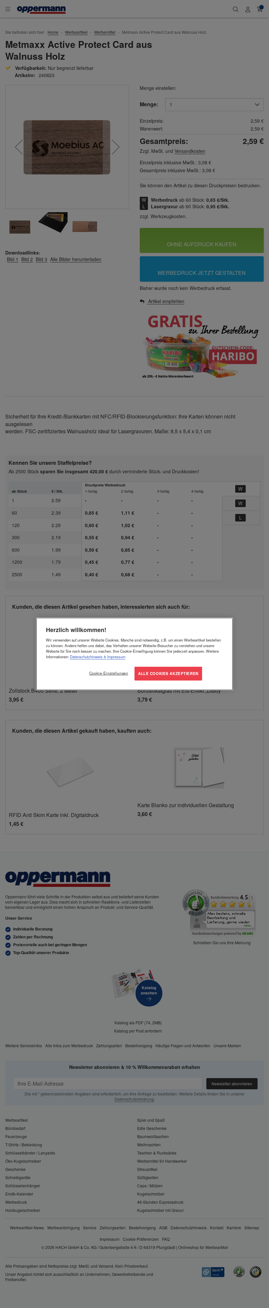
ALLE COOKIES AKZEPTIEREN (168, 673)
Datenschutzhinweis (86, 656)
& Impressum (114, 656)
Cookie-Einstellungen (108, 673)
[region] (134, 654)
